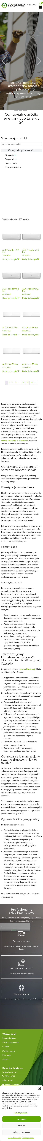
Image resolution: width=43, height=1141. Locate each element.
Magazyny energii (11, 163)
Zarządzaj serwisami (21, 1113)
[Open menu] (40, 7)
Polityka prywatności (10, 1042)
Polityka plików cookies (14, 1138)
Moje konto (32, 4)
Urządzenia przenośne (13, 167)
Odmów (21, 1125)
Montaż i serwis (8, 1051)
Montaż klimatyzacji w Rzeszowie (14, 440)
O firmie (5, 1046)
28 (23, 382)
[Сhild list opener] (15, 155)
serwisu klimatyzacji (27, 669)
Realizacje (6, 1055)
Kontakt (5, 1059)
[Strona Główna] (13, 5)
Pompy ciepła (9, 159)
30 (32, 382)
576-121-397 (9, 1076)
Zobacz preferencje (21, 1132)
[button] (39, 1088)
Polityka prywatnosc (28, 1138)
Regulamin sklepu (9, 1038)
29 (27, 382)
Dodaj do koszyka (9, 259)
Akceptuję (21, 1119)
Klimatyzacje (9, 155)
